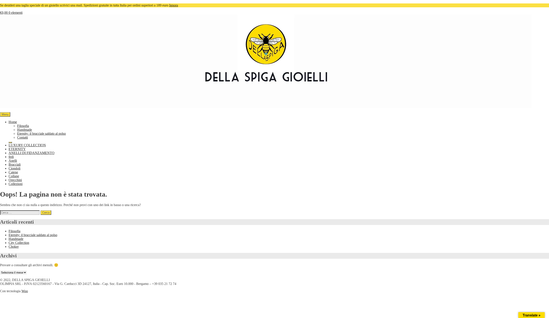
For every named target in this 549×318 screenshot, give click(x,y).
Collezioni (16, 184)
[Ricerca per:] (20, 212)
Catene (13, 172)
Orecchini (15, 180)
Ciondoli (14, 168)
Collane (14, 176)
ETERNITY (17, 149)
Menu (5, 114)
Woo (24, 291)
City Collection (19, 243)
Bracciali (15, 164)
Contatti (22, 137)
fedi (11, 157)
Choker (14, 246)
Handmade (24, 129)
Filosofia (23, 126)
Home (13, 122)
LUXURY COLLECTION (27, 145)
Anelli (13, 160)
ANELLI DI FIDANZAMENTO (31, 153)
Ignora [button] (173, 5)
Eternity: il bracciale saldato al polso (41, 133)
